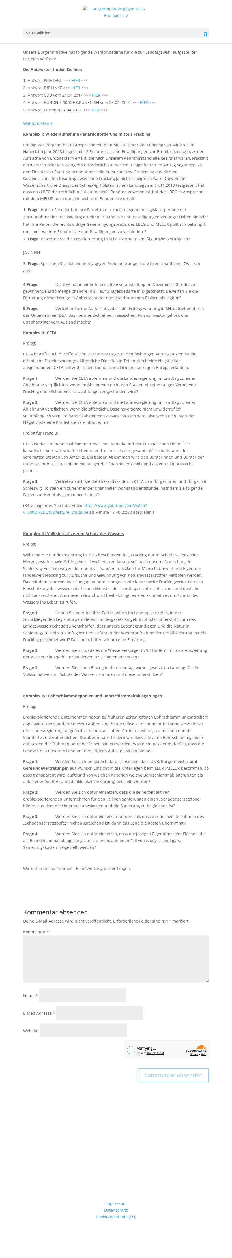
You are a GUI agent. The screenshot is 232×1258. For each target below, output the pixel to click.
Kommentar (36, 931)
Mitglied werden (116, 1176)
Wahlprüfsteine (38, 123)
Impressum (116, 1203)
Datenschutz (116, 1210)
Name (30, 995)
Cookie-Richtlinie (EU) (116, 1217)
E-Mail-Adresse (39, 1013)
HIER (75, 80)
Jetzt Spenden (116, 1145)
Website (30, 1030)
